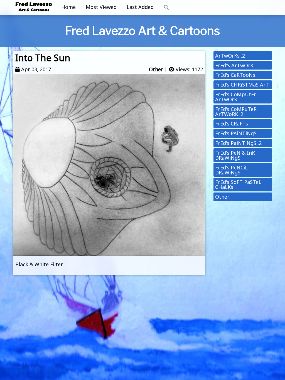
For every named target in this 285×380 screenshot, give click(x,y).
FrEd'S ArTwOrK (234, 65)
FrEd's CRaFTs (231, 123)
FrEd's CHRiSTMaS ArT (242, 84)
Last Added (140, 7)
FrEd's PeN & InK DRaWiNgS (235, 155)
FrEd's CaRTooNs (235, 74)
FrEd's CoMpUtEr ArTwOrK (235, 97)
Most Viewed (101, 7)
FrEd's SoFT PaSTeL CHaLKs (238, 184)
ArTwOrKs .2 (230, 55)
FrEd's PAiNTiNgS (236, 133)
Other (156, 69)
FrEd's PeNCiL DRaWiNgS (231, 170)
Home (68, 7)
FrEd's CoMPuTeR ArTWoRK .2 (236, 111)
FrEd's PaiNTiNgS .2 (238, 143)
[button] (166, 7)
